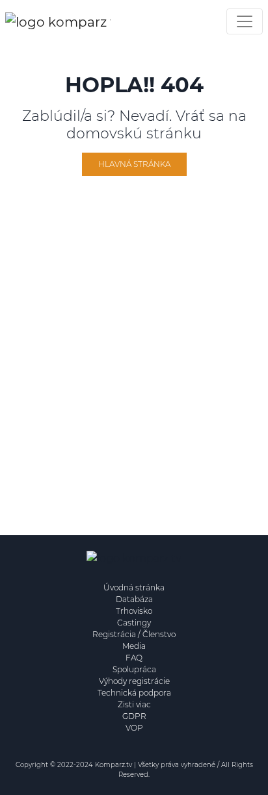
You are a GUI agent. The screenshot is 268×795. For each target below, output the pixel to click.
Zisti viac (134, 704)
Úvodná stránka (134, 587)
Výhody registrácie (134, 681)
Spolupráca (134, 669)
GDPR (134, 716)
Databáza (134, 599)
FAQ (134, 657)
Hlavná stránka (134, 164)
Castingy (134, 622)
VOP (134, 728)
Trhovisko (134, 611)
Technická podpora (134, 693)
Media (134, 646)
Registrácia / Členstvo (134, 634)
